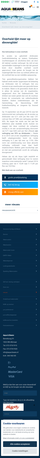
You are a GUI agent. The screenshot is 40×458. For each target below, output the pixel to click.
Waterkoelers (7, 245)
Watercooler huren (9, 250)
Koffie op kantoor (8, 304)
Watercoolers (7, 239)
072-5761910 (11, 345)
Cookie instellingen (20, 451)
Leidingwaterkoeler (9, 266)
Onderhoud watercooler (10, 299)
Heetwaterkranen (8, 325)
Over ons (6, 287)
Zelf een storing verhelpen (11, 282)
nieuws (5, 292)
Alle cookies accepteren (20, 444)
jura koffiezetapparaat (9, 315)
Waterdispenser (8, 261)
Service (5, 234)
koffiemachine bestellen (10, 320)
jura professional (8, 310)
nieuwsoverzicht (8, 210)
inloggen (24, 2)
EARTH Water (7, 255)
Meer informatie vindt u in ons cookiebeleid (18, 438)
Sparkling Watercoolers (10, 271)
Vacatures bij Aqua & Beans (11, 229)
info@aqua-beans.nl (10, 352)
